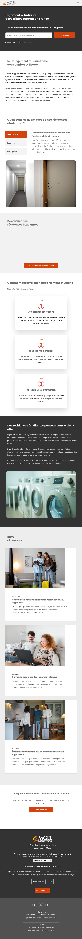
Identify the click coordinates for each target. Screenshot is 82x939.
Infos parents (38, 881)
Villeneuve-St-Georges (66, 874)
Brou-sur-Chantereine (41, 871)
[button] (78, 3)
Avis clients (41, 924)
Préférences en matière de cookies (41, 930)
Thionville (42, 874)
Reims (12, 874)
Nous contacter (42, 890)
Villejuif (54, 874)
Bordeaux (28, 871)
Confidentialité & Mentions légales (41, 927)
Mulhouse (57, 871)
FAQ (50, 881)
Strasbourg (34, 874)
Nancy (64, 871)
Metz (51, 871)
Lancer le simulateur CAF (42, 860)
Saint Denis (25, 874)
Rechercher (64, 35)
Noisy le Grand (72, 871)
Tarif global (12, 151)
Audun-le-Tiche (18, 871)
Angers (9, 871)
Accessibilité (12, 134)
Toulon (49, 874)
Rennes (17, 874)
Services (11, 143)
